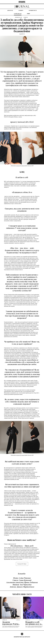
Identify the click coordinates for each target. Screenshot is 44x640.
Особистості (33, 10)
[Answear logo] (22, 2)
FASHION (21, 10)
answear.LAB (17, 13)
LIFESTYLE (10, 10)
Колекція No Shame (22, 563)
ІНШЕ (28, 13)
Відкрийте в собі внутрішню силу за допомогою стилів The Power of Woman (33, 623)
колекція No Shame (20, 165)
